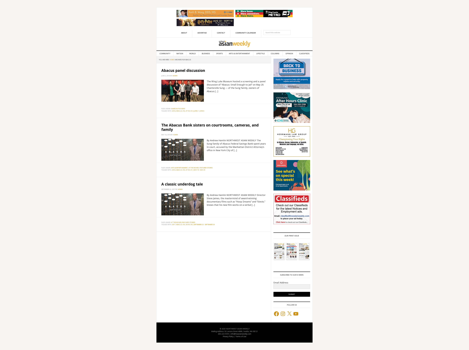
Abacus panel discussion (183, 70)
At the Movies (193, 168)
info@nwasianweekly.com (241, 334)
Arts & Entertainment (179, 168)
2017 (173, 225)
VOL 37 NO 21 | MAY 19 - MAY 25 (194, 170)
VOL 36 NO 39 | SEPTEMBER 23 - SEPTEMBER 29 (199, 225)
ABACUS (179, 111)
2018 (173, 111)
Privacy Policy (228, 336)
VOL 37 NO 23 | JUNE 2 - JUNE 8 (193, 111)
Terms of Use (240, 336)
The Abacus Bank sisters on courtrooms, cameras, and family (210, 127)
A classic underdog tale (182, 184)
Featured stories (206, 168)
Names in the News (178, 109)
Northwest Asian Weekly (234, 44)
